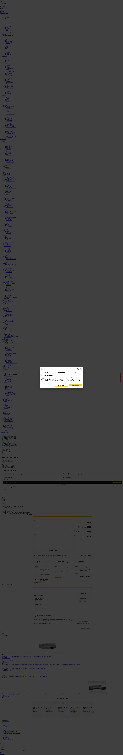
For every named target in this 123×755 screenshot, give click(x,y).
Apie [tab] (76, 372)
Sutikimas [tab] (47, 372)
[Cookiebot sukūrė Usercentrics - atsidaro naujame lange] (78, 369)
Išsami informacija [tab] (61, 372)
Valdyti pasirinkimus (60, 385)
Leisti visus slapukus (75, 385)
